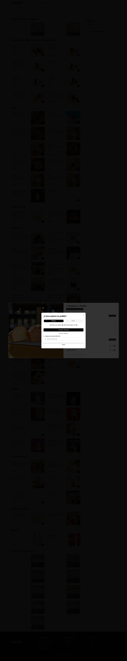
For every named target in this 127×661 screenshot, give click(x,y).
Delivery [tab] (54, 321)
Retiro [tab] (73, 321)
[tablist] (63, 320)
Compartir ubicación (63, 329)
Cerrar (63, 344)
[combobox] (64, 339)
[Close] (83, 315)
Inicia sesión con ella (72, 325)
